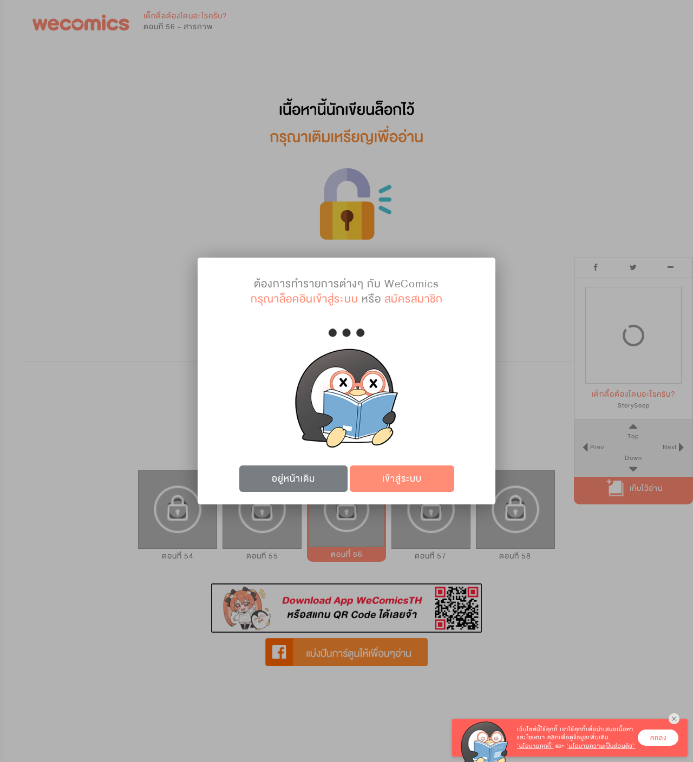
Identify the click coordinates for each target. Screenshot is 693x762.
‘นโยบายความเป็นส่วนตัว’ (601, 746)
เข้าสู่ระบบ (402, 479)
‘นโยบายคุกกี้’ (535, 746)
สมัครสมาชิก (413, 299)
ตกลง (658, 738)
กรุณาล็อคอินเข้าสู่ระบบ (304, 299)
